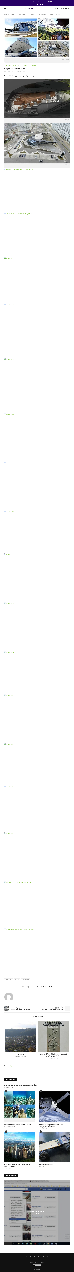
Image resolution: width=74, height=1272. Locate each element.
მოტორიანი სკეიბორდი (46, 1165)
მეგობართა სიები (37, 1211)
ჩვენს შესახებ (25, 2)
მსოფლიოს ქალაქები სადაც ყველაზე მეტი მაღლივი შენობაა (17, 1165)
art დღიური (31, 14)
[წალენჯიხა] (20, 1036)
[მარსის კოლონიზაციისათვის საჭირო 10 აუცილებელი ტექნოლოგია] (54, 1106)
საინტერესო (21, 14)
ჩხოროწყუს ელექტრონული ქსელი (38, 2)
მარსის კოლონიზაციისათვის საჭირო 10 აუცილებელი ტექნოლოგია (51, 1125)
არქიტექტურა (42, 14)
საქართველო (25, 979)
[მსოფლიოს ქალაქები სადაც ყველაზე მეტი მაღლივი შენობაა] (19, 1147)
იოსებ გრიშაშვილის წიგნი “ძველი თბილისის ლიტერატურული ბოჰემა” (53, 1055)
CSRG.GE (50, 2)
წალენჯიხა (21, 1054)
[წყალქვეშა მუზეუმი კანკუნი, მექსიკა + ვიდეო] (19, 1106)
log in (12, 1066)
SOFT (12, 71)
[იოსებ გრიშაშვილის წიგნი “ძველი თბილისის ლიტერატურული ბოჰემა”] (53, 1036)
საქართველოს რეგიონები (29, 65)
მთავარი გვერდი (9, 14)
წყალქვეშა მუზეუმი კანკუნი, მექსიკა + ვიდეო (17, 1124)
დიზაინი (17, 65)
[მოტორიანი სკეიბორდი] (54, 1147)
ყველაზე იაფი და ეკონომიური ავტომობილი (21, 1085)
